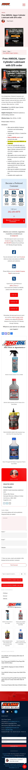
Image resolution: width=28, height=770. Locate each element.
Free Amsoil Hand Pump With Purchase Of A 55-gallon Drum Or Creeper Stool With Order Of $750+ (14, 679)
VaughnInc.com (7, 500)
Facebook (22, 257)
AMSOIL (3, 12)
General (5, 596)
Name (3, 531)
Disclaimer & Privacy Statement (9, 757)
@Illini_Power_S (14, 285)
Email (3, 539)
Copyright (5, 753)
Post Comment (14, 565)
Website (3, 547)
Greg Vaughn (14, 479)
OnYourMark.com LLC (14, 721)
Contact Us (8, 241)
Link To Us (24, 757)
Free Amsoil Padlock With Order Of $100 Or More (14, 685)
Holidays (5, 593)
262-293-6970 (7, 242)
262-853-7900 (9, 729)
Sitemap (19, 757)
